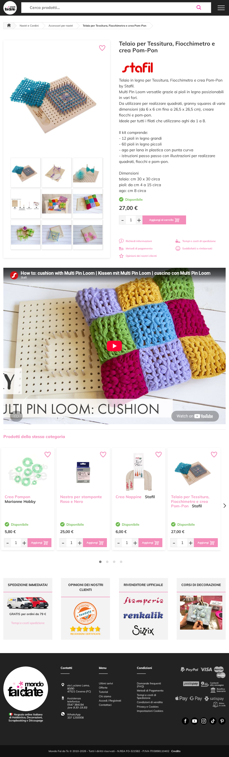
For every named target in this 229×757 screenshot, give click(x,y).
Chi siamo (105, 696)
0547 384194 (75, 704)
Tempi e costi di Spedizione (146, 696)
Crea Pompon (17, 496)
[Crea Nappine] (139, 472)
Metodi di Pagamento (150, 690)
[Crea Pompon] (28, 472)
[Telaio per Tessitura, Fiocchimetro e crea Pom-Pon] (194, 472)
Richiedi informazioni (139, 241)
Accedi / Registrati (110, 700)
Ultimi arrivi (106, 683)
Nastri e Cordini (29, 25)
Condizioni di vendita (150, 702)
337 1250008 (75, 717)
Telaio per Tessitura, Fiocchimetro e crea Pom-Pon (190, 501)
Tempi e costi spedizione (28, 623)
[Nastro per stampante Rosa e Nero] (83, 472)
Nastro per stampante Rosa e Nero (81, 499)
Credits (175, 751)
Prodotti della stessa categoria (34, 436)
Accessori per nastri (61, 25)
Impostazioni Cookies (150, 711)
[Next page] (224, 506)
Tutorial (103, 692)
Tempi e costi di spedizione (199, 241)
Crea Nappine (129, 496)
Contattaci (105, 704)
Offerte (103, 687)
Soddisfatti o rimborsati (197, 248)
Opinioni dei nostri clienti (141, 255)
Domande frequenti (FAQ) (149, 685)
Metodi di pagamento (139, 248)
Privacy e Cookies (148, 706)
